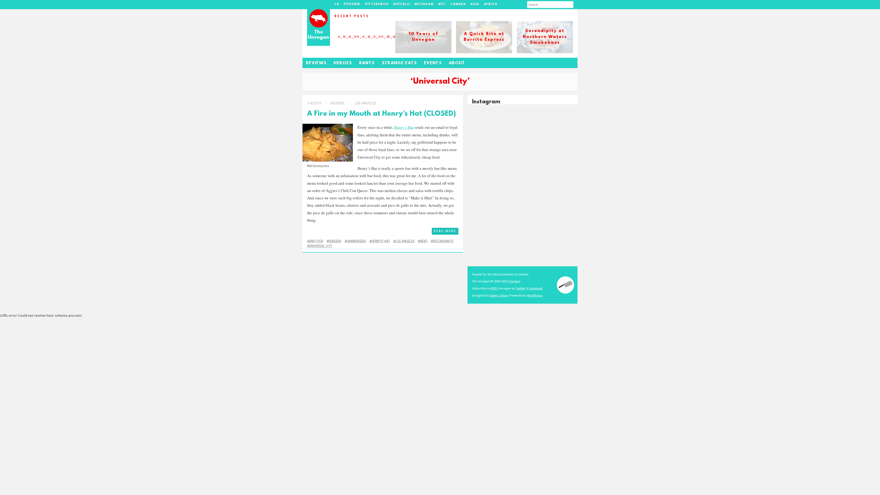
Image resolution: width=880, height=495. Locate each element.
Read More (445, 231)
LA (337, 4)
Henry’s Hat (404, 127)
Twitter (520, 288)
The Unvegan (318, 35)
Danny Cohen (499, 295)
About (457, 63)
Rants (367, 63)
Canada (458, 4)
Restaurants (443, 241)
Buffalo (401, 4)
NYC (442, 4)
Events (433, 63)
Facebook (536, 288)
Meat (424, 241)
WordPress (534, 295)
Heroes (343, 63)
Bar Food (316, 241)
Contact (514, 281)
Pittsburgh (377, 4)
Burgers (335, 241)
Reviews (316, 63)
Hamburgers (356, 241)
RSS (494, 288)
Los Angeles (365, 103)
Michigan (424, 4)
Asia (474, 4)
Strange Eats (399, 63)
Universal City (320, 246)
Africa (490, 4)
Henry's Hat (380, 241)
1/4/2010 (314, 103)
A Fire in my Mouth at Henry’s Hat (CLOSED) (381, 114)
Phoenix (352, 4)
